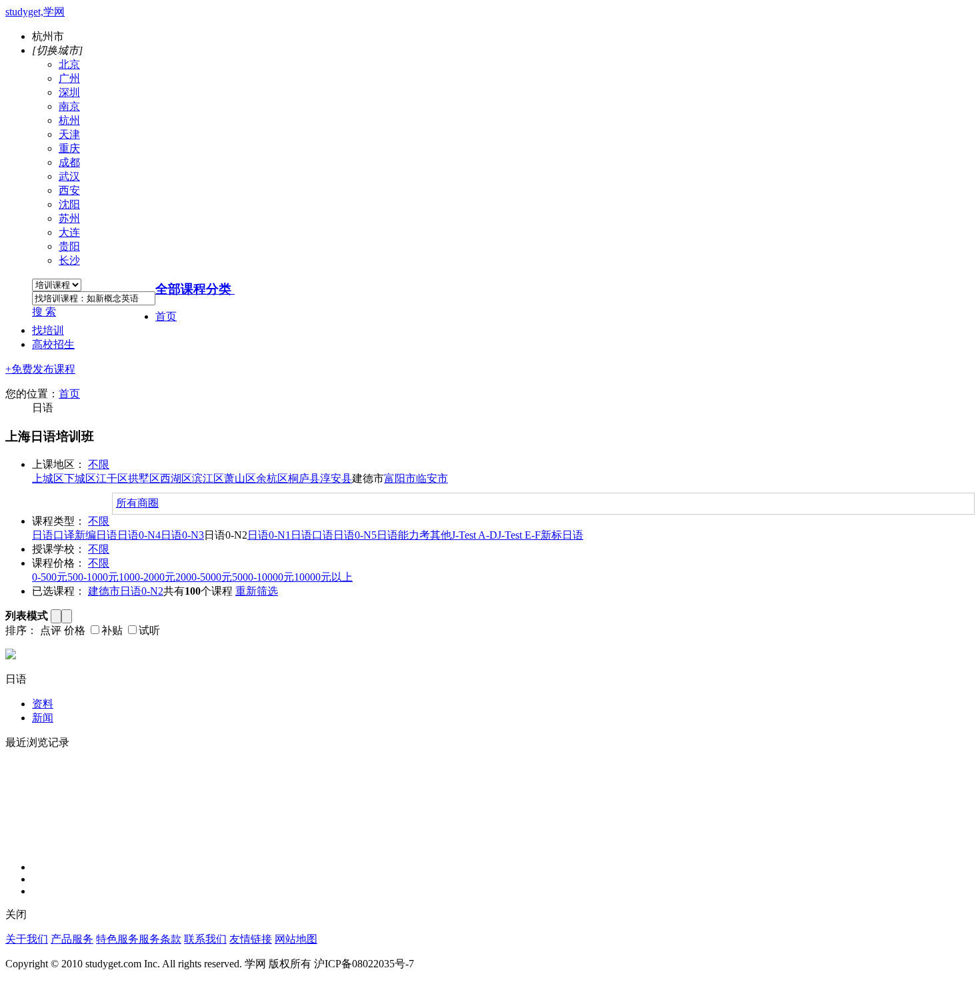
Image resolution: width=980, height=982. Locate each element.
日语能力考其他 (414, 535)
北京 (69, 64)
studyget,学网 (35, 11)
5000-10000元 (263, 577)
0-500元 (49, 577)
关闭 (16, 914)
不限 (98, 464)
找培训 (48, 330)
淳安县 (336, 478)
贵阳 (69, 246)
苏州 (69, 218)
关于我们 (26, 939)
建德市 (104, 591)
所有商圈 (137, 503)
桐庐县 (304, 478)
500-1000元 (93, 577)
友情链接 (250, 939)
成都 (69, 162)
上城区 (48, 478)
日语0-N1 (269, 535)
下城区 (80, 478)
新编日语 (96, 535)
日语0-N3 (182, 535)
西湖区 (176, 478)
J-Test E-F (519, 535)
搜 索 (44, 311)
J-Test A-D (474, 535)
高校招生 (53, 344)
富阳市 (400, 478)
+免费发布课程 (40, 369)
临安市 (432, 478)
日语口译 (53, 535)
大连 (69, 232)
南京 (69, 106)
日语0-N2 (141, 591)
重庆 (69, 148)
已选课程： (58, 591)
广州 (69, 78)
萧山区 (240, 478)
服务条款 (160, 939)
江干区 (112, 478)
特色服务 (117, 939)
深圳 (69, 92)
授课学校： (58, 549)
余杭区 (272, 478)
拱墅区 (144, 478)
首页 (166, 316)
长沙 (69, 260)
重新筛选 (256, 591)
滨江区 (208, 478)
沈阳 (69, 204)
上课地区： (58, 464)
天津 (69, 134)
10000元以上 (323, 577)
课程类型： (58, 521)
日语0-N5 (355, 535)
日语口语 (312, 535)
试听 (149, 630)
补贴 (112, 630)
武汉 (69, 176)
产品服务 (72, 939)
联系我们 (205, 939)
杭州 (69, 120)
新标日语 (562, 535)
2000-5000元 (203, 577)
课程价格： (58, 563)
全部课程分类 (193, 289)
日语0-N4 (139, 535)
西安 (69, 190)
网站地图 (296, 939)
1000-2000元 (147, 577)
